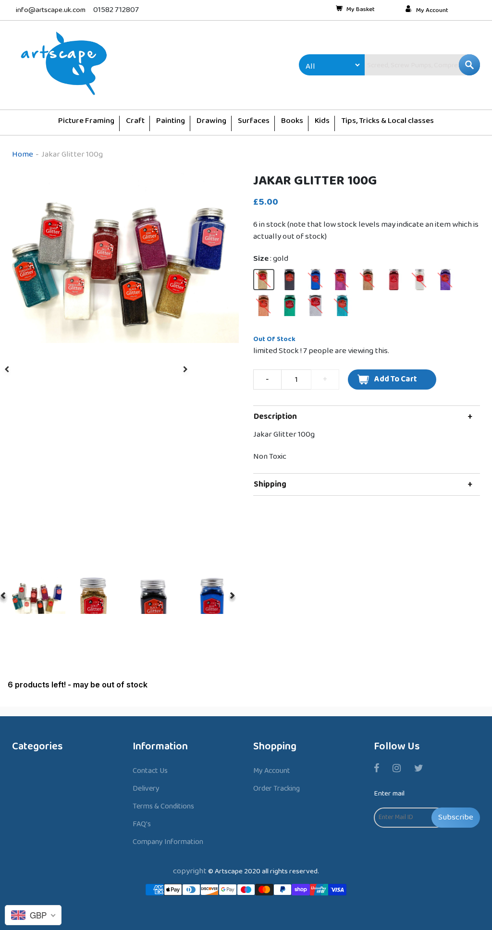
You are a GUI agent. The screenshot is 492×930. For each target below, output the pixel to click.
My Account (432, 10)
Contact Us (150, 770)
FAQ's (142, 824)
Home (22, 154)
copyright (190, 871)
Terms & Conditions (163, 806)
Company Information (168, 841)
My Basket (360, 10)
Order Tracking (276, 788)
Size (270, 259)
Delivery (146, 788)
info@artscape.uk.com (51, 10)
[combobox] (402, 64)
